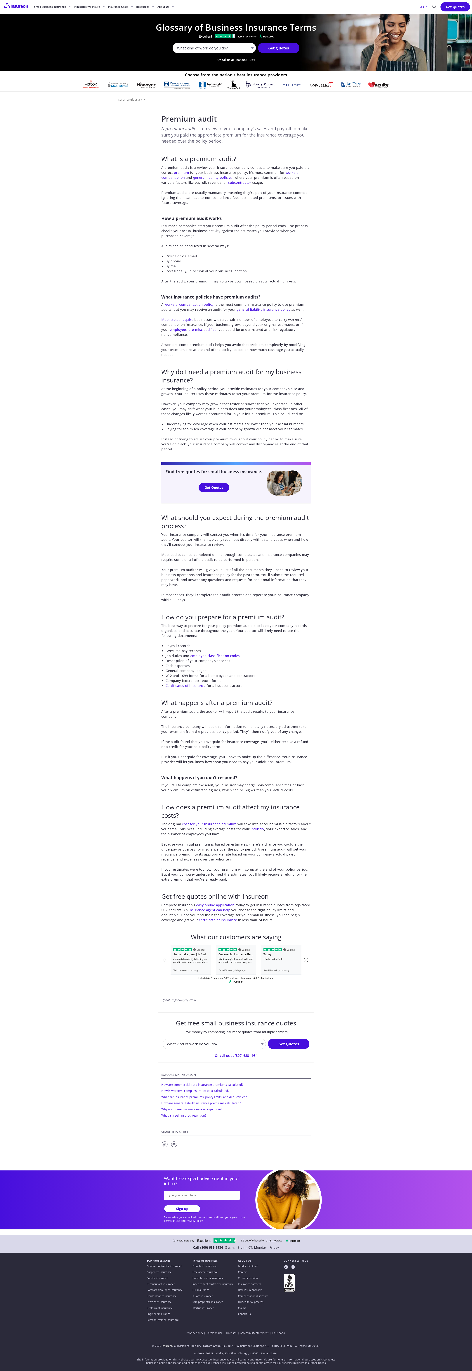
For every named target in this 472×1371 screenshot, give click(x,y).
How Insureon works (250, 1290)
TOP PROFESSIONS (158, 1260)
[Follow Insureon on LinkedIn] (286, 1267)
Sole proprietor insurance (207, 1302)
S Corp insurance (202, 1296)
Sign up (182, 1208)
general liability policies (213, 177)
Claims (242, 1308)
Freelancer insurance (205, 1272)
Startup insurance (203, 1308)
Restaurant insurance (160, 1308)
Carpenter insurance (159, 1272)
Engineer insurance (158, 1314)
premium (181, 172)
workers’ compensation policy (189, 304)
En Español (279, 1333)
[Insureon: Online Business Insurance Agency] (16, 7)
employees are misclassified (193, 329)
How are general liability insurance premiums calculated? (201, 1103)
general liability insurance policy (263, 309)
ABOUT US (244, 1260)
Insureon (167, 1346)
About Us (163, 6)
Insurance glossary (129, 99)
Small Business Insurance (50, 6)
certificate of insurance (218, 920)
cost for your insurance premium (209, 824)
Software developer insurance (165, 1290)
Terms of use (214, 1333)
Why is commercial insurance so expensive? (191, 1109)
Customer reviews (248, 1278)
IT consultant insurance (161, 1284)
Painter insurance (157, 1278)
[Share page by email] (174, 1148)
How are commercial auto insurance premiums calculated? (202, 1085)
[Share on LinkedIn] (165, 1148)
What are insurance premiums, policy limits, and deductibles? (204, 1097)
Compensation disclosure (253, 1296)
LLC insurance (200, 1290)
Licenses (231, 1333)
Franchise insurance (204, 1266)
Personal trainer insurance (163, 1320)
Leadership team (248, 1266)
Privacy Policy (194, 1220)
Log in (423, 6)
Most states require (177, 319)
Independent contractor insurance (213, 1284)
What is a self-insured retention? (183, 1115)
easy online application (215, 905)
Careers (242, 1272)
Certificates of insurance (186, 685)
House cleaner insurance (162, 1296)
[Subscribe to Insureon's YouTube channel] (292, 1267)
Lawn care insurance (159, 1302)
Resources (142, 6)
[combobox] (177, 48)
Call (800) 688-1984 (208, 1247)
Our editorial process (250, 1302)
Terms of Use (172, 1220)
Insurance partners (249, 1284)
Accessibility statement (254, 1333)
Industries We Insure (87, 6)
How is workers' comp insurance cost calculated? (195, 1091)
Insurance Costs (118, 6)
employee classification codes (215, 655)
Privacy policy (194, 1333)
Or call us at (236, 60)
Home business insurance (208, 1278)
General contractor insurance (164, 1266)
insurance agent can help (209, 910)
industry (257, 829)
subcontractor (239, 182)
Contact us (244, 1314)
